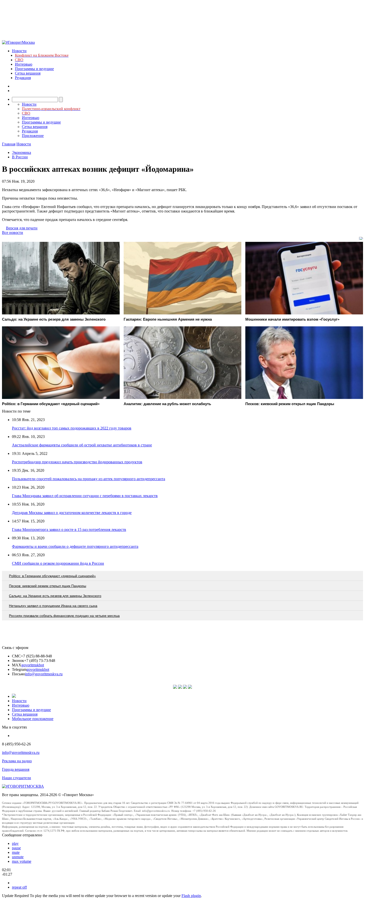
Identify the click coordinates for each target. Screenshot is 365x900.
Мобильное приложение (32, 719)
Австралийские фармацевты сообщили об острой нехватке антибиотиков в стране (82, 445)
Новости (19, 51)
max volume (21, 861)
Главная (8, 144)
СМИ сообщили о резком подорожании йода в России (58, 563)
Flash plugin (191, 896)
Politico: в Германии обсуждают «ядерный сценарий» (52, 576)
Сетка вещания (27, 73)
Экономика (21, 152)
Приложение (33, 135)
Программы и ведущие (34, 69)
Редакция (23, 78)
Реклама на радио (17, 761)
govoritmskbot (32, 665)
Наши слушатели (16, 778)
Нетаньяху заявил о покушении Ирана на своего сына (53, 606)
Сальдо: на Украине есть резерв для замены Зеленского (55, 596)
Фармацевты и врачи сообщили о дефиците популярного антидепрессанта (75, 546)
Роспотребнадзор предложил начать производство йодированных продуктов (77, 462)
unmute (18, 857)
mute (16, 852)
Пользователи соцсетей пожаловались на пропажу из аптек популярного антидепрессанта (88, 479)
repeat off (19, 887)
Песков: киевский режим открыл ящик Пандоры (47, 586)
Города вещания (15, 769)
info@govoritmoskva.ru (44, 674)
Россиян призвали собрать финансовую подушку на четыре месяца (64, 616)
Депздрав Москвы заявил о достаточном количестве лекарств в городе (72, 513)
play (15, 843)
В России (20, 157)
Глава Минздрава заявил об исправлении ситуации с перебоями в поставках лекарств (85, 496)
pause (16, 848)
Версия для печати (21, 228)
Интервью (23, 64)
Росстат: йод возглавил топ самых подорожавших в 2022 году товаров (71, 428)
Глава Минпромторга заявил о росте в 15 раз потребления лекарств (69, 529)
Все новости (12, 232)
